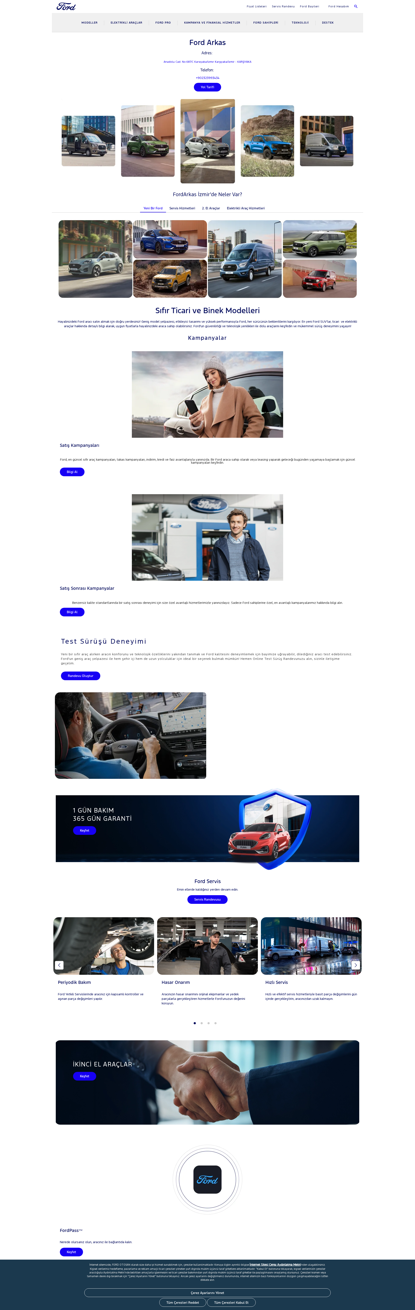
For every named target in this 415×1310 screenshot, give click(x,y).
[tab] (271, 205)
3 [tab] (209, 1023)
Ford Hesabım (338, 6)
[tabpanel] (104, 963)
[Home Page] (67, 9)
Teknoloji (300, 22)
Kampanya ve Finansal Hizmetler (212, 22)
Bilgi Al (72, 472)
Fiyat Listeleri (257, 6)
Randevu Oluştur (80, 676)
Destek (328, 22)
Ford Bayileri (309, 6)
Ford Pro (163, 22)
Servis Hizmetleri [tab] (182, 208)
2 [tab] (202, 1023)
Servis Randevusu (207, 899)
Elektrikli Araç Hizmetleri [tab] (246, 208)
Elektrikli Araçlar (126, 22)
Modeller (89, 22)
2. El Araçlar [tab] (211, 208)
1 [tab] (195, 1023)
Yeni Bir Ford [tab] (153, 208)
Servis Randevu (283, 6)
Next (355, 965)
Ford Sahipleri (265, 22)
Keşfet (84, 830)
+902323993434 (207, 78)
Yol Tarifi (207, 87)
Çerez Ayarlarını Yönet (207, 1293)
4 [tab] (215, 1023)
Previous (59, 965)
